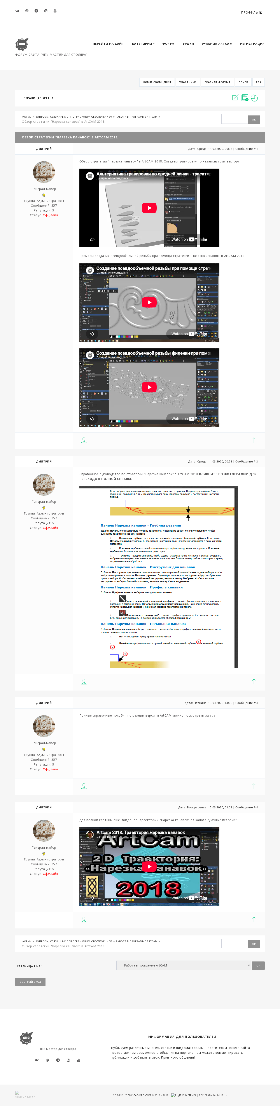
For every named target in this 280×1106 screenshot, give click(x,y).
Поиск (243, 82)
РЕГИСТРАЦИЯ (252, 44)
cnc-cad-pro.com (139, 1095)
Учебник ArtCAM (217, 44)
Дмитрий (44, 149)
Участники (187, 82)
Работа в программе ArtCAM (137, 116)
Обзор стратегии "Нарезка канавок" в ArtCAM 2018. (63, 121)
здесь (210, 715)
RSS (258, 82)
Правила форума (218, 82)
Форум (168, 44)
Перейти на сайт (108, 44)
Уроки (188, 44)
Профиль (250, 12)
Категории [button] (142, 44)
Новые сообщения (157, 82)
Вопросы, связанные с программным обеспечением (73, 116)
